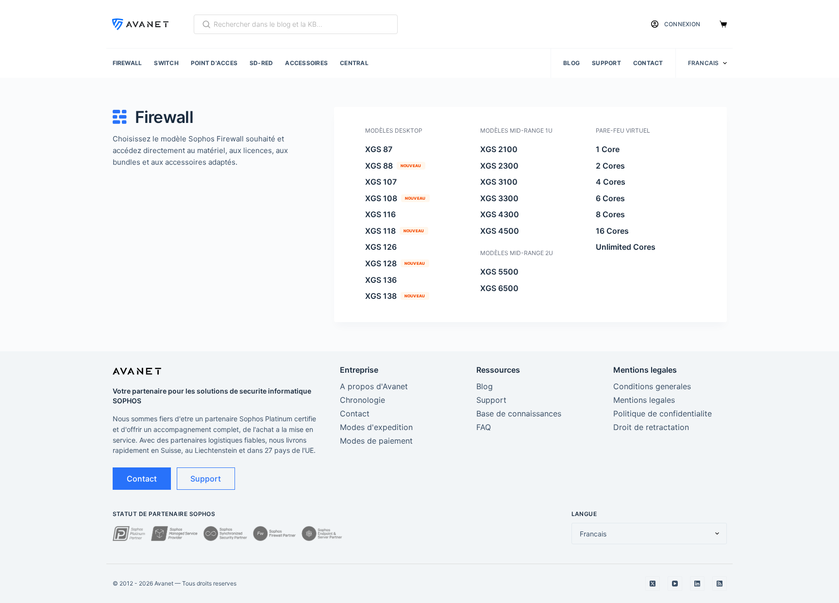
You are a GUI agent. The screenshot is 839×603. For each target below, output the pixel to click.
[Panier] (723, 24)
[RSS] (719, 583)
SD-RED (261, 63)
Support (606, 63)
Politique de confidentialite (662, 413)
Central (354, 63)
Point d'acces (214, 63)
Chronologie (362, 400)
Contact (648, 63)
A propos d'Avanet (374, 386)
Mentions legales (644, 400)
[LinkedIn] (697, 583)
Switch (166, 63)
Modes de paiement (376, 441)
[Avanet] (140, 24)
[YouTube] (675, 583)
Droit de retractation (651, 427)
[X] (652, 583)
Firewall (127, 63)
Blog (571, 63)
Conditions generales (652, 386)
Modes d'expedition (376, 427)
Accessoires (306, 63)
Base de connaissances (518, 413)
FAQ (483, 427)
